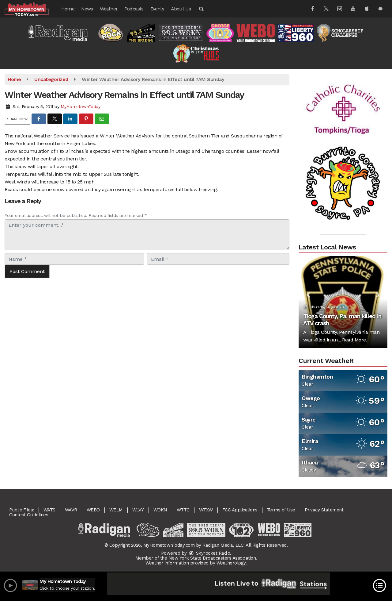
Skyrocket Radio (212, 553)
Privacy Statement (324, 510)
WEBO (93, 510)
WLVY (138, 510)
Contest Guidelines (28, 515)
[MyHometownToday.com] (31, 8)
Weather (109, 9)
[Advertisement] (343, 101)
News (87, 9)
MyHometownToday (80, 106)
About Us (181, 9)
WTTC (183, 510)
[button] (201, 9)
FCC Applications (240, 510)
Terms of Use (281, 510)
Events (157, 9)
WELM (116, 510)
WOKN (160, 510)
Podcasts (134, 9)
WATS (49, 510)
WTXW (206, 510)
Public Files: (21, 510)
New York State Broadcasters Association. (212, 558)
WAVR (71, 510)
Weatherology (231, 563)
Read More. (354, 340)
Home (67, 9)
